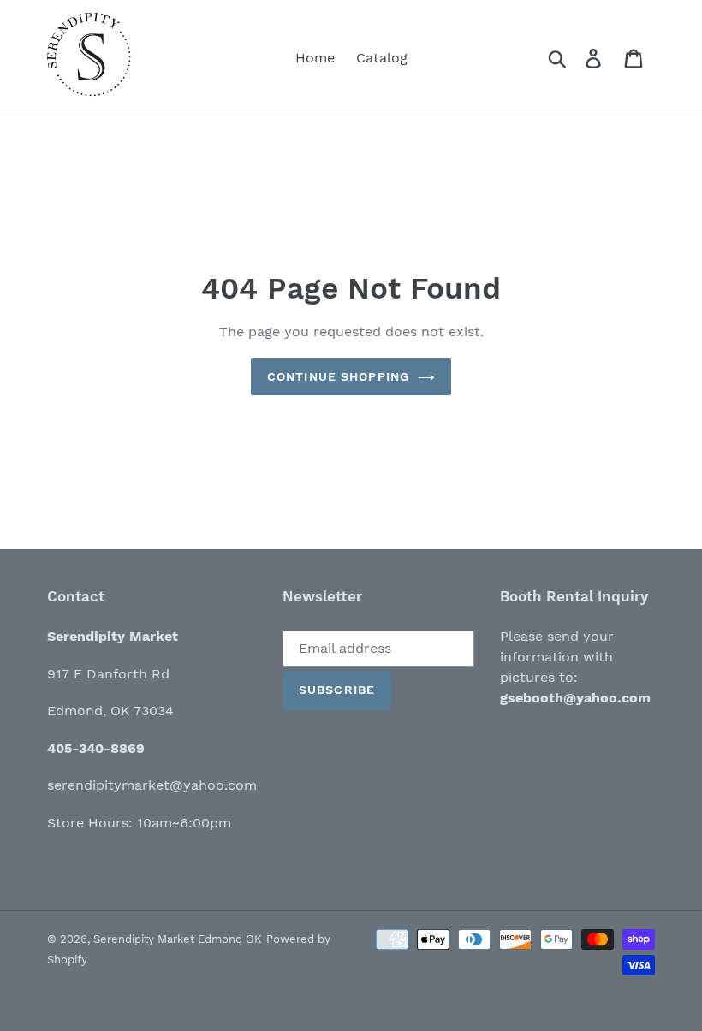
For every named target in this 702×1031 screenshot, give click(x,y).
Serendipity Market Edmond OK (177, 939)
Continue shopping (338, 376)
